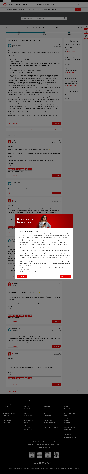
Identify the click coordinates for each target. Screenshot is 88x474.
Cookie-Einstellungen (34, 271)
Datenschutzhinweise (21, 271)
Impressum (44, 271)
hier (39, 237)
